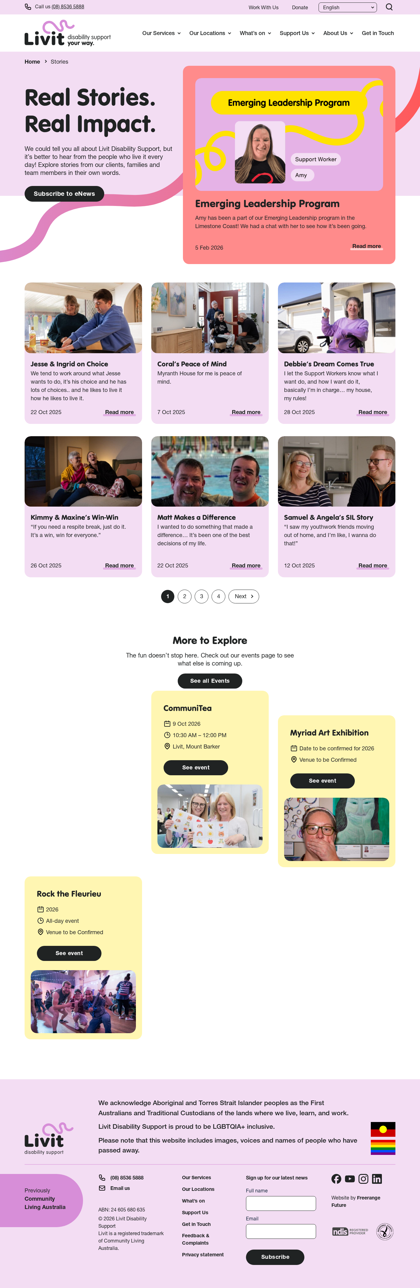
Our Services (196, 1177)
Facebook (336, 1179)
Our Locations (198, 1189)
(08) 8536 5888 (68, 6)
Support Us (195, 1212)
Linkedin (377, 1179)
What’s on (193, 1201)
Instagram (363, 1179)
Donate (300, 7)
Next (241, 596)
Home (32, 61)
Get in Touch (378, 33)
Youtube (350, 1179)
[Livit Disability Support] (68, 33)
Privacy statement (203, 1255)
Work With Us (264, 7)
